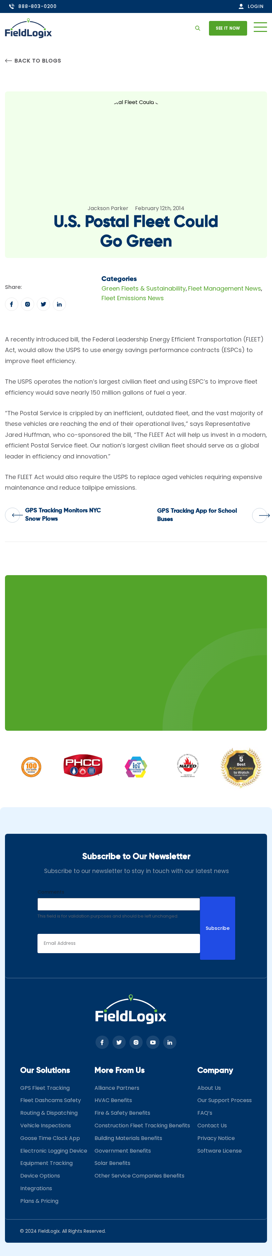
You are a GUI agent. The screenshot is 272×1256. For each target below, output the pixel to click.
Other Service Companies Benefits (139, 1176)
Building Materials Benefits (128, 1138)
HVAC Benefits (113, 1100)
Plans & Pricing (39, 1201)
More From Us (120, 1070)
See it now (228, 28)
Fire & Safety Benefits (122, 1113)
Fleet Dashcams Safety (50, 1100)
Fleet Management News (224, 288)
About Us (209, 1088)
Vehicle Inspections (45, 1125)
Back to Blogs (38, 60)
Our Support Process (224, 1100)
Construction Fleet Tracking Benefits (142, 1125)
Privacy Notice (216, 1138)
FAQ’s (204, 1113)
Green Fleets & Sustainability (144, 288)
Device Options (40, 1176)
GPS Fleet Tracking (45, 1088)
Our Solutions (45, 1070)
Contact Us (212, 1125)
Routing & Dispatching (49, 1113)
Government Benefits (123, 1151)
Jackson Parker (108, 208)
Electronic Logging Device (53, 1151)
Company (215, 1070)
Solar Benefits (112, 1163)
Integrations (36, 1188)
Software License (219, 1151)
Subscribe (218, 928)
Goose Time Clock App (50, 1138)
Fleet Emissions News (133, 298)
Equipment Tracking (46, 1163)
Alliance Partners (117, 1088)
